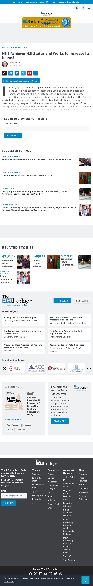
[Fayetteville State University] (38, 368)
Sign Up (8, 503)
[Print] (4, 73)
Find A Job (62, 300)
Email (3, 491)
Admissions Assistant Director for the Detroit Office (22, 332)
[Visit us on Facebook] (30, 573)
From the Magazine (14, 47)
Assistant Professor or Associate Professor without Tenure (66, 318)
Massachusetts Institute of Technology (68, 323)
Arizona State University (61, 336)
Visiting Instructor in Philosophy (20, 317)
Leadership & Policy (12, 156)
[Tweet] (23, 73)
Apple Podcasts (13, 425)
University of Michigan (14, 336)
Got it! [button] (85, 580)
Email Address (11, 123)
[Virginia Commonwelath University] (58, 368)
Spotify (10, 429)
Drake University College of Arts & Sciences (66, 349)
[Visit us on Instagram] (50, 573)
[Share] (10, 73)
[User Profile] (76, 7)
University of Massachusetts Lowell (20, 320)
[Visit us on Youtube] (45, 573)
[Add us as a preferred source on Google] (35, 73)
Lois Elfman (14, 62)
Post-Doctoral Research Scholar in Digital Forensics (66, 332)
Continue (12, 135)
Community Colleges (12, 205)
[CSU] (78, 368)
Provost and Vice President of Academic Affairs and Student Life (23, 346)
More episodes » (13, 419)
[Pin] (29, 73)
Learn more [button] (9, 582)
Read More (60, 421)
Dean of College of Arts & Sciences (67, 345)
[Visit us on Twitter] (35, 573)
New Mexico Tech (12, 350)
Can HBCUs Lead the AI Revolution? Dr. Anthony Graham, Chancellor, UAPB (34, 406)
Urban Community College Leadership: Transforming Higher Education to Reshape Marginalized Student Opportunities (39, 208)
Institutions (8, 188)
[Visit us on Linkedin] (40, 573)
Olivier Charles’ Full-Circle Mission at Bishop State (27, 175)
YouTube (21, 429)
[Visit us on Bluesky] (55, 573)
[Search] (83, 7)
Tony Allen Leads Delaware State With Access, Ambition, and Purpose (36, 159)
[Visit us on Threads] (60, 573)
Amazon (28, 425)
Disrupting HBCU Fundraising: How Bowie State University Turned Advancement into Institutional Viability (35, 192)
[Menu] (89, 7)
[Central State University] (18, 368)
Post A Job (82, 300)
